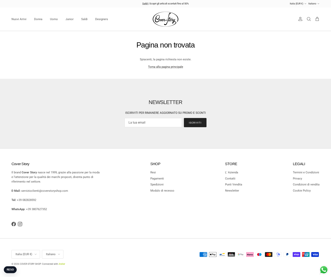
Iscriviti (195, 122)
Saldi (145, 3)
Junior (70, 19)
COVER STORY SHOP (30, 264)
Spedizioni (157, 184)
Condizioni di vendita (306, 184)
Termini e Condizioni (306, 172)
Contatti (230, 178)
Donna (38, 19)
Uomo (54, 19)
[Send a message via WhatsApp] (324, 270)
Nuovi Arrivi (18, 19)
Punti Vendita (233, 184)
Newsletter (232, 190)
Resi (153, 172)
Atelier (62, 264)
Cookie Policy (302, 190)
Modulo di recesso (162, 190)
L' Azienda (231, 172)
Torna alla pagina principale (165, 67)
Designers (101, 19)
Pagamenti (157, 178)
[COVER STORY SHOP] (165, 19)
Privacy (297, 178)
